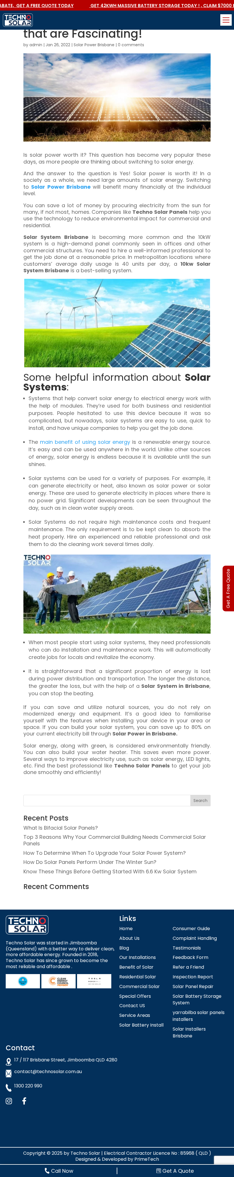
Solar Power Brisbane (94, 45)
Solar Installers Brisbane (189, 1032)
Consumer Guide (191, 928)
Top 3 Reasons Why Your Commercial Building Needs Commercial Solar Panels (114, 840)
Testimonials (187, 948)
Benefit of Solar (136, 967)
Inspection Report (193, 977)
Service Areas (134, 1015)
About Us (129, 938)
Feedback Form (190, 957)
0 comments (131, 45)
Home (126, 928)
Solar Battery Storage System (197, 999)
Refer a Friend (188, 967)
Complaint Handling (195, 938)
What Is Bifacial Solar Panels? (60, 827)
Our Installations (137, 957)
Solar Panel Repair (193, 986)
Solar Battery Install (141, 1025)
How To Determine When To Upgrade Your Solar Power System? (104, 852)
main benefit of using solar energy (85, 442)
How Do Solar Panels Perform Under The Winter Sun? (89, 862)
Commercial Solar (139, 986)
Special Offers (135, 996)
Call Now (62, 1170)
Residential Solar (137, 977)
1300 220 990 (28, 1086)
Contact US (132, 1005)
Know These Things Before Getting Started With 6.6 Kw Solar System (110, 871)
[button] (226, 20)
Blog (124, 948)
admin (35, 45)
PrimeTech (146, 1159)
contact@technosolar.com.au (48, 1072)
